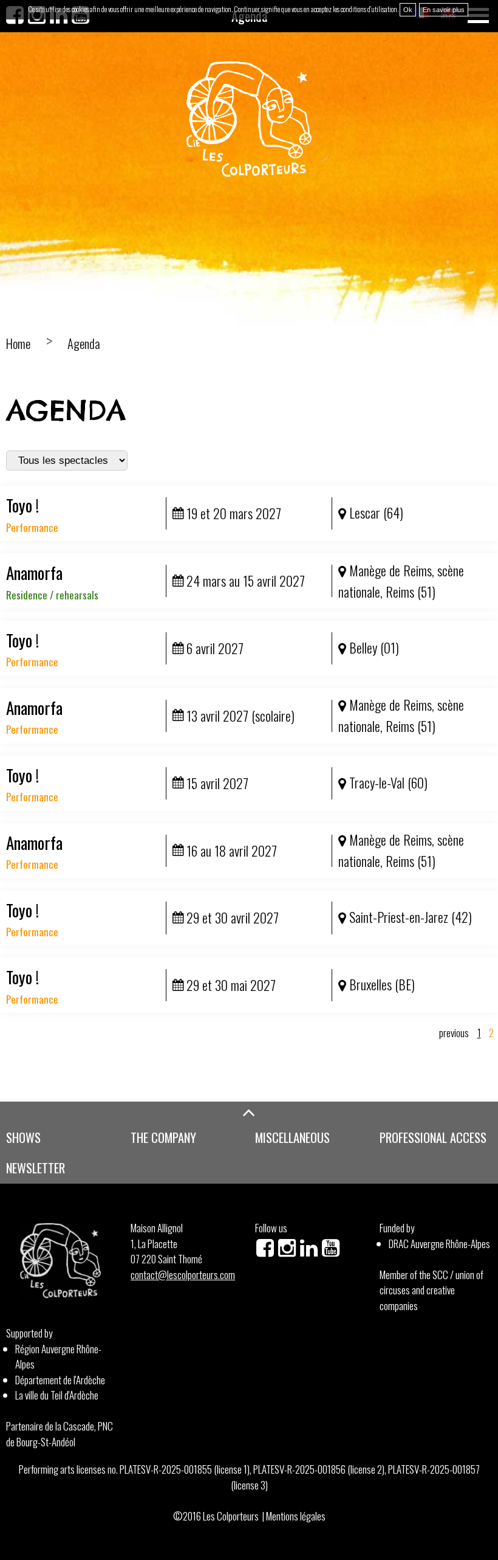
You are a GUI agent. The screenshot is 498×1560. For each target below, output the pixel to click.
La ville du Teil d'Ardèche (56, 1395)
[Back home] (249, 119)
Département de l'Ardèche (60, 1379)
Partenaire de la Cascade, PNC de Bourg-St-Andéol (59, 1433)
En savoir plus (444, 9)
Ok (407, 9)
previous (454, 1032)
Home (18, 343)
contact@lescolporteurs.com (183, 1274)
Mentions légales (296, 1516)
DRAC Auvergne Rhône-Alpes (439, 1243)
